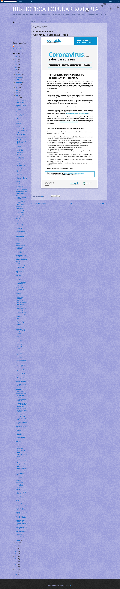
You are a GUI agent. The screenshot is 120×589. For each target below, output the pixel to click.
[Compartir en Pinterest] (59, 196)
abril (17, 95)
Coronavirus (19, 357)
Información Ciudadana (19, 207)
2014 (16, 559)
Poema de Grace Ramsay (20, 252)
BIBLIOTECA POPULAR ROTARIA (56, 8)
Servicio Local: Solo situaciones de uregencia (21, 283)
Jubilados (18, 123)
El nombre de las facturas (20, 374)
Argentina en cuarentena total (21, 307)
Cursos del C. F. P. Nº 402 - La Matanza (22, 508)
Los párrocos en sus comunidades (21, 192)
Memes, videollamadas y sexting (21, 197)
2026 (16, 56)
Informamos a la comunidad (20, 390)
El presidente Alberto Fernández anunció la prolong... (21, 130)
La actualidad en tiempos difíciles (21, 330)
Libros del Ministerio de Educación (21, 394)
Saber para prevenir (21, 360)
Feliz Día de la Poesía (20, 272)
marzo (18, 98)
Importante (18, 243)
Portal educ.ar (19, 186)
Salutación (18, 336)
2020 (16, 72)
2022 (16, 67)
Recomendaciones (21, 100)
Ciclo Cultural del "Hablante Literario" (21, 366)
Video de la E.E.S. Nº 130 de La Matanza (21, 178)
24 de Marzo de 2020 (21, 234)
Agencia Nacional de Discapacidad (21, 158)
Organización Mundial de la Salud (21, 427)
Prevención (19, 430)
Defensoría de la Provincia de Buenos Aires (20, 202)
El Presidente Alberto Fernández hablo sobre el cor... (21, 418)
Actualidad (18, 146)
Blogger (70, 585)
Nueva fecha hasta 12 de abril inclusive (22, 115)
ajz (15, 46)
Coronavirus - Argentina (19, 343)
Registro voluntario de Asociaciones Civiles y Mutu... (21, 224)
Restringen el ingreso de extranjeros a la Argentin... (21, 410)
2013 (16, 561)
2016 (16, 554)
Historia (18, 126)
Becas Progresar (20, 168)
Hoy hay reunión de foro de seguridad (21, 459)
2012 (16, 564)
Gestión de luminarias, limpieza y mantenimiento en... (20, 436)
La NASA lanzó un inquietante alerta (21, 467)
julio (17, 87)
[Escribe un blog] (54, 196)
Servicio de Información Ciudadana (19, 150)
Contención (19, 174)
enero (17, 542)
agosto (18, 85)
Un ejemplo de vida (21, 505)
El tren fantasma (20, 351)
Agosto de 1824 (20, 537)
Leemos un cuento (21, 137)
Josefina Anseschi (21, 381)
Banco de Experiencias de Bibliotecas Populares (21, 142)
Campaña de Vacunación (19, 447)
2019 (16, 546)
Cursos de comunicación (20, 497)
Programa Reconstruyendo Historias (21, 399)
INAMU (18, 181)
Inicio (71, 204)
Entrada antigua (101, 204)
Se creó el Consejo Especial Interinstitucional (21, 385)
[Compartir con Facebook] (57, 196)
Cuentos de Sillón (20, 134)
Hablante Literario (20, 184)
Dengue (18, 489)
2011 (16, 566)
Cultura (18, 161)
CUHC (17, 118)
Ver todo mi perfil (17, 48)
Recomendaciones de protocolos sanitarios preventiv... (21, 298)
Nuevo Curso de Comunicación (20, 474)
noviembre (19, 77)
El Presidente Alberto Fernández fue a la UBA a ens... (21, 405)
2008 (16, 574)
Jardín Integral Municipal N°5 (20, 164)
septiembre (19, 82)
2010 (16, 569)
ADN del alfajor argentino (20, 378)
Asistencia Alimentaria (19, 171)
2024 (16, 62)
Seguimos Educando (21, 189)
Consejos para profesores (19, 339)
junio (17, 90)
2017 (16, 551)
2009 (16, 572)
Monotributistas (20, 236)
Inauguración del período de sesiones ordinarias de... (22, 522)
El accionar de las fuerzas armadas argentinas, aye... (21, 230)
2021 (16, 69)
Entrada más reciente (39, 204)
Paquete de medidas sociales (21, 315)
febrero (18, 540)
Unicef (17, 121)
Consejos (18, 154)
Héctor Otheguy (20, 102)
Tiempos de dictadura (21, 259)
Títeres (18, 112)
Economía (18, 471)
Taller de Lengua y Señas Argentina (21, 517)
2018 (16, 548)
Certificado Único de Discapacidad (21, 303)
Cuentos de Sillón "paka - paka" (20, 211)
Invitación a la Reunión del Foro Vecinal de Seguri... (21, 485)
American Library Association (20, 370)
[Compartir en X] (56, 196)
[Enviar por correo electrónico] (52, 196)
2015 (16, 556)
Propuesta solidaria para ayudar (21, 493)
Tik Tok (18, 500)
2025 (16, 59)
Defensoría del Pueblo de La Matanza (20, 289)
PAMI (17, 319)
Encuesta (18, 109)
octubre (18, 79)
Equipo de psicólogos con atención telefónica (21, 267)
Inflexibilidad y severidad (19, 276)
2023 (16, 64)
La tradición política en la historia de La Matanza (21, 533)
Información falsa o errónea (21, 215)
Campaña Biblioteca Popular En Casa (21, 311)
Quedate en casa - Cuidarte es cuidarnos (21, 247)
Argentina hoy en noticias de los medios (20, 323)
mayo (17, 92)
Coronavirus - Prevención (19, 354)
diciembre (19, 74)
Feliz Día (18, 441)
